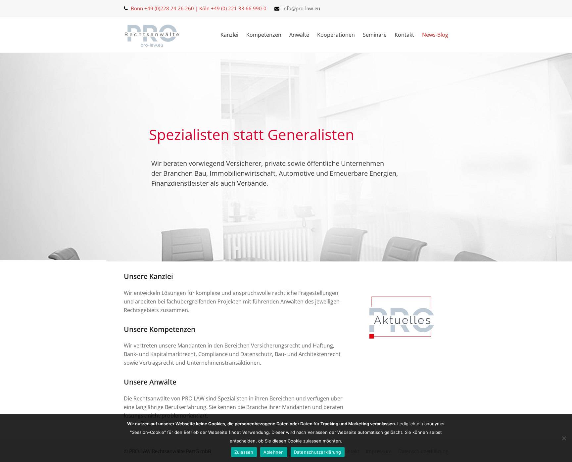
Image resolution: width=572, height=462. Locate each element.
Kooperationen (336, 34)
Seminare (375, 34)
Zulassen (244, 452)
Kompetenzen (263, 34)
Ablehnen (273, 452)
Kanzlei (229, 34)
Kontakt (404, 34)
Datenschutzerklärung (317, 452)
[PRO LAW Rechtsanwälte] (152, 35)
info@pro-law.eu (301, 8)
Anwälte (299, 34)
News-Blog (435, 34)
